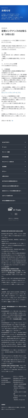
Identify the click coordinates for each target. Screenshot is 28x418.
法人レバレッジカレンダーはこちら (11, 92)
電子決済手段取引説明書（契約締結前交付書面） (11, 270)
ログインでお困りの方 (7, 195)
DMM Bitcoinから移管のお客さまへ (10, 186)
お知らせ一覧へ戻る (6, 120)
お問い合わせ (5, 176)
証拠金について (9, 330)
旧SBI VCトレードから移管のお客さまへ (11, 190)
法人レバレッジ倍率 (22, 346)
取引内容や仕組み (11, 272)
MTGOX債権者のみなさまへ (8, 200)
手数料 (9, 301)
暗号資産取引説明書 (17, 319)
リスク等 (17, 272)
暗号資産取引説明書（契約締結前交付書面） (10, 268)
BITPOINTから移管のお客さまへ (10, 181)
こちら (12, 18)
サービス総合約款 (5, 266)
